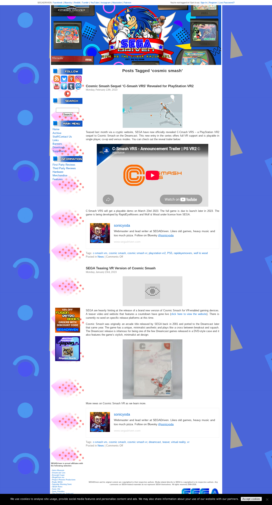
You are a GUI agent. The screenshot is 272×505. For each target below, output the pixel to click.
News (101, 256)
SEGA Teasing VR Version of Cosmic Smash (121, 268)
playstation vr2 (157, 253)
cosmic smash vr (137, 253)
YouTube (94, 2)
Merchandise (60, 175)
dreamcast (155, 442)
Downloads (59, 147)
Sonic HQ (56, 489)
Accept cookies (251, 498)
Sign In (204, 2)
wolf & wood (201, 253)
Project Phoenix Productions (63, 480)
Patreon (127, 2)
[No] (267, 499)
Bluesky (68, 2)
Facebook (58, 2)
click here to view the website (189, 314)
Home (56, 129)
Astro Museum (58, 470)
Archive (57, 133)
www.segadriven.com (127, 241)
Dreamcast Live (58, 473)
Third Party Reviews (64, 168)
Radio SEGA (57, 482)
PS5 (169, 253)
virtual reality (178, 442)
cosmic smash (117, 253)
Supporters (59, 151)
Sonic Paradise (58, 491)
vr (188, 442)
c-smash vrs (100, 253)
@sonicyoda (166, 235)
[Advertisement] (67, 244)
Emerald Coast (58, 475)
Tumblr (85, 2)
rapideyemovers (183, 253)
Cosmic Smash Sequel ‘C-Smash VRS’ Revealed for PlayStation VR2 (140, 86)
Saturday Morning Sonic (62, 484)
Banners (57, 143)
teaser (165, 442)
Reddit (77, 2)
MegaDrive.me (58, 477)
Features (58, 179)
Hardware (58, 171)
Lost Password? (227, 2)
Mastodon (117, 2)
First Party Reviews (64, 164)
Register (213, 2)
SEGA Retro (57, 487)
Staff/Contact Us (62, 136)
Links (56, 140)
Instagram (106, 2)
